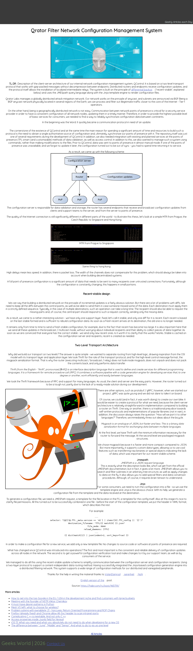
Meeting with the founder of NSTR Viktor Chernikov (39, 601)
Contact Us (56, 643)
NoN (140, 574)
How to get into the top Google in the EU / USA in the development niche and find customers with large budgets (73, 598)
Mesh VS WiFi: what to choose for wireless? (35, 607)
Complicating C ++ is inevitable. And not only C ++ (38, 616)
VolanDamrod (112, 574)
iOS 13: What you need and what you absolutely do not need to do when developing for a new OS (65, 622)
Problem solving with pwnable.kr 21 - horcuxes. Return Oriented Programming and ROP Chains (63, 610)
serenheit (129, 574)
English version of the (92, 580)
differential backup (141, 89)
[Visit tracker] (190, 643)
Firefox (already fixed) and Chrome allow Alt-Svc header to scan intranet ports (55, 613)
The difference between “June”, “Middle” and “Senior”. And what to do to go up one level (59, 625)
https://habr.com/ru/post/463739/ (100, 585)
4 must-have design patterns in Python (32, 604)
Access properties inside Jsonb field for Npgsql (37, 619)
